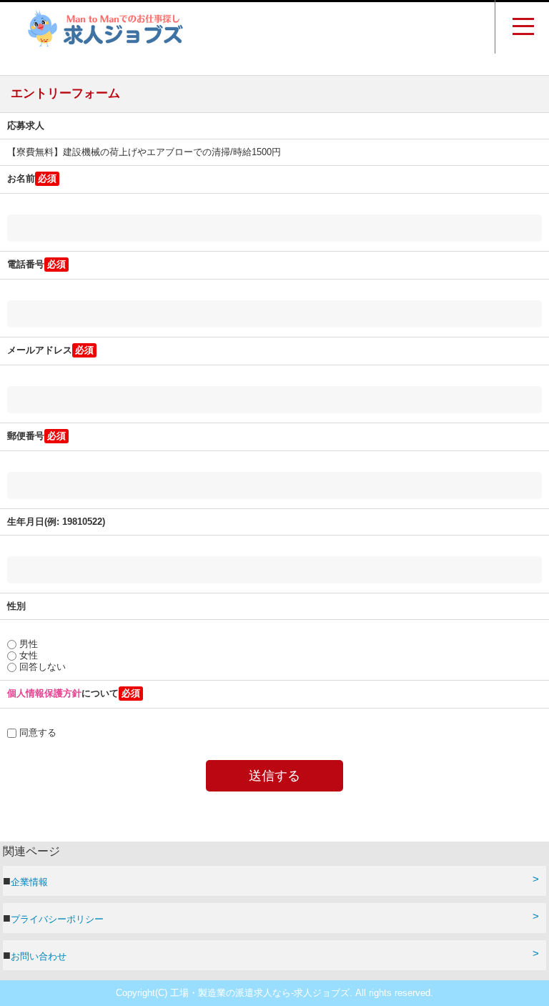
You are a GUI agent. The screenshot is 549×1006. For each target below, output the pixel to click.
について (63, 693)
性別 (16, 606)
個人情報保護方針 (44, 693)
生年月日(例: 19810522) (56, 521)
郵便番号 (25, 435)
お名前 (21, 178)
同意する (36, 732)
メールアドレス (39, 350)
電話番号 (25, 264)
